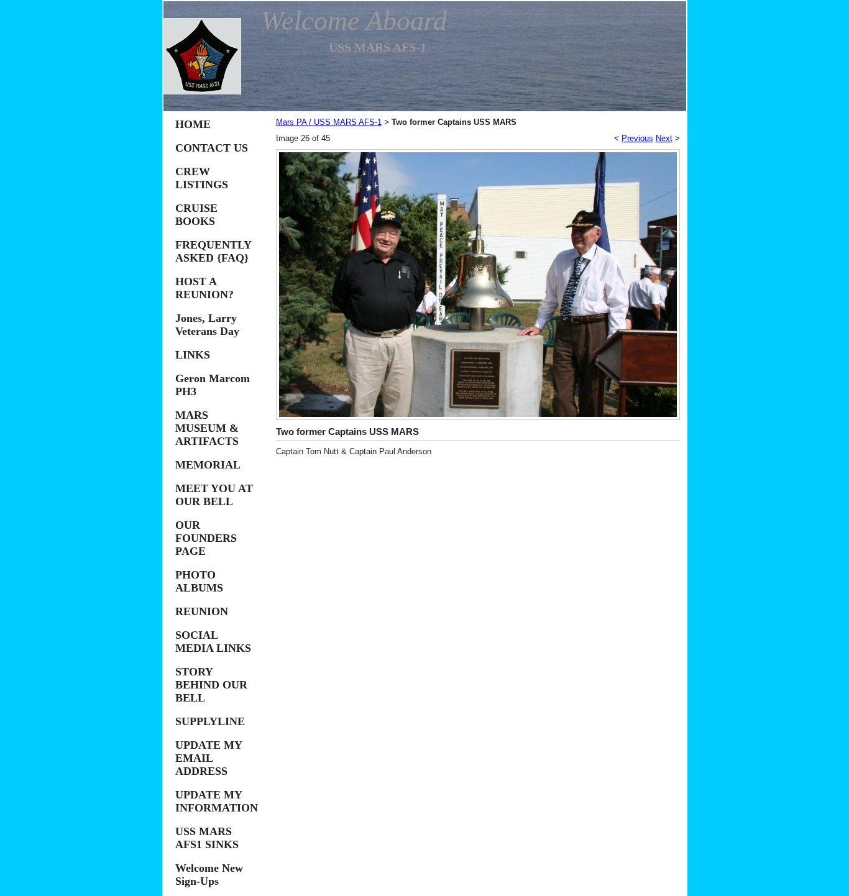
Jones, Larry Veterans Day (207, 324)
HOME (193, 124)
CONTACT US (211, 148)
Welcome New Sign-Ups (209, 874)
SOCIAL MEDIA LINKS (213, 641)
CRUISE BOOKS (196, 214)
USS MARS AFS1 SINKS (207, 838)
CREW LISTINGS (201, 178)
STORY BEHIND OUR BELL (211, 684)
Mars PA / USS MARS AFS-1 (329, 122)
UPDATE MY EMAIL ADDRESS (208, 758)
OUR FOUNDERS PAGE (206, 538)
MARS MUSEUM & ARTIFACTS (207, 428)
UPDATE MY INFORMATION (216, 801)
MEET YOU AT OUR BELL (214, 495)
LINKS (192, 355)
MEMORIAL (208, 465)
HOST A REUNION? (204, 288)
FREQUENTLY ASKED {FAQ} (213, 251)
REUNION (201, 611)
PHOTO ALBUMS (199, 581)
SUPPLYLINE (210, 721)
